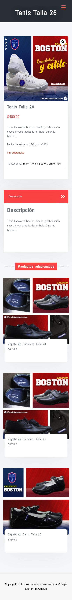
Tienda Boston (38, 163)
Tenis (26, 163)
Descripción (15, 196)
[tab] (36, 196)
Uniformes (55, 163)
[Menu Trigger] (63, 7)
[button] (63, 42)
